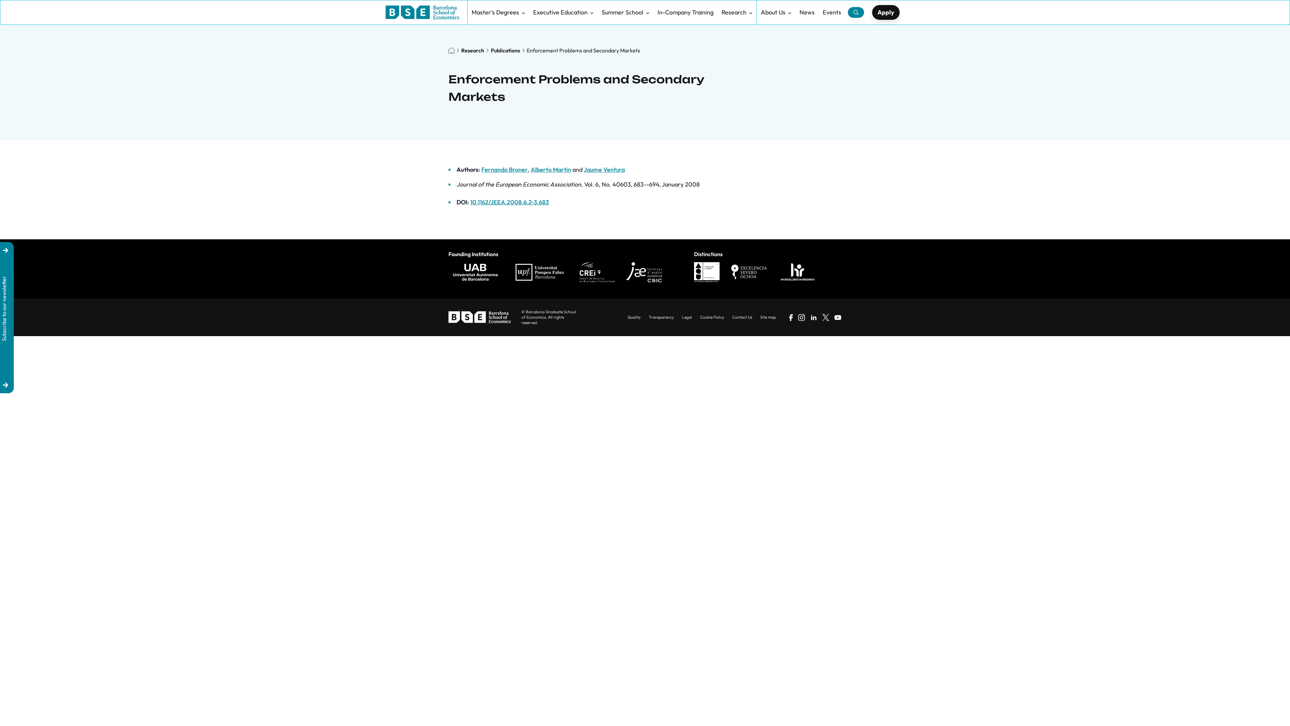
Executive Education (560, 12)
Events (832, 12)
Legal (687, 317)
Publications (505, 50)
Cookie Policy (712, 317)
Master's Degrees (495, 12)
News (807, 12)
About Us (773, 12)
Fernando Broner (504, 169)
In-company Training (685, 12)
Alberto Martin (551, 169)
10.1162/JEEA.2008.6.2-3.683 (509, 202)
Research (734, 12)
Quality (634, 317)
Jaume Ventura (604, 169)
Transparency (661, 317)
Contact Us (742, 317)
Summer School (622, 12)
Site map (768, 317)
